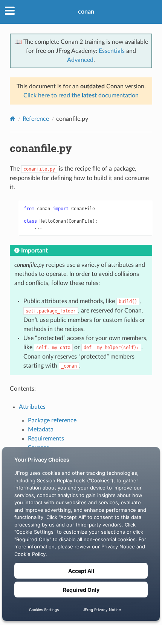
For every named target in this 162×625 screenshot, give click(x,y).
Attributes (32, 407)
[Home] (12, 118)
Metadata (40, 429)
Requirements (46, 439)
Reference (36, 119)
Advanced (80, 60)
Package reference (52, 420)
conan (86, 12)
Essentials (112, 51)
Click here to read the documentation (81, 95)
